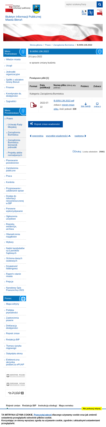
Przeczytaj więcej (43, 415)
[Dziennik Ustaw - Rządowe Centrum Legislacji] (15, 384)
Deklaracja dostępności (12, 327)
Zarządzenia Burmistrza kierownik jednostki (14, 144)
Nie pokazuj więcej (91, 408)
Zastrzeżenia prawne (12, 319)
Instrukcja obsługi (47, 405)
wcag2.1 (84, 13)
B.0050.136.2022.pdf (64, 101)
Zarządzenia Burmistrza (63, 45)
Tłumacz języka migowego (13, 347)
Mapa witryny (12, 304)
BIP (100, 13)
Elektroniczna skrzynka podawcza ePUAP (15, 362)
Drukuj (78, 151)
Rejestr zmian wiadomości (47, 124)
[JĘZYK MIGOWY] (91, 13)
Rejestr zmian (13, 333)
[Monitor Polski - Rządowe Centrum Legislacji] (15, 375)
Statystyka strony (14, 353)
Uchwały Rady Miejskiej (15, 125)
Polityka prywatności (12, 311)
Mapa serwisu (66, 405)
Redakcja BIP (13, 339)
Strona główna (36, 45)
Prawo (48, 45)
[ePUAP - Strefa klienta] (15, 393)
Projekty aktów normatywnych (15, 154)
